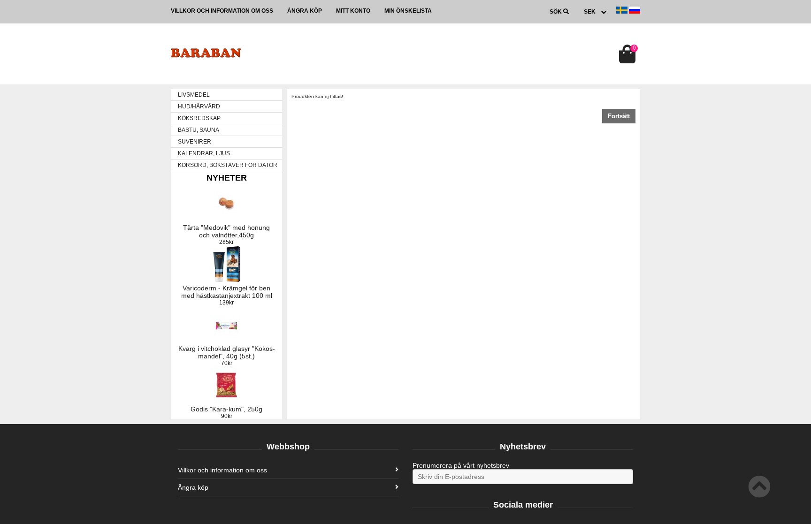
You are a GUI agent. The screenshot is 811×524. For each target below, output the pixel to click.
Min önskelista (408, 11)
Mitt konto (353, 11)
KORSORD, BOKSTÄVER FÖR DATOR (227, 165)
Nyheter (227, 177)
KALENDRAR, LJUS (204, 153)
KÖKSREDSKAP (199, 118)
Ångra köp (304, 11)
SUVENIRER (194, 141)
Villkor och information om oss (222, 11)
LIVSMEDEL (194, 94)
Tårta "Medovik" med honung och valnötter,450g (226, 231)
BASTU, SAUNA (198, 130)
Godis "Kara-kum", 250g (226, 409)
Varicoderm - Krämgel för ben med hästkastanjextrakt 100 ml (226, 291)
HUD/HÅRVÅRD (199, 106)
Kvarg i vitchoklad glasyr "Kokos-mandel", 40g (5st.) (226, 352)
